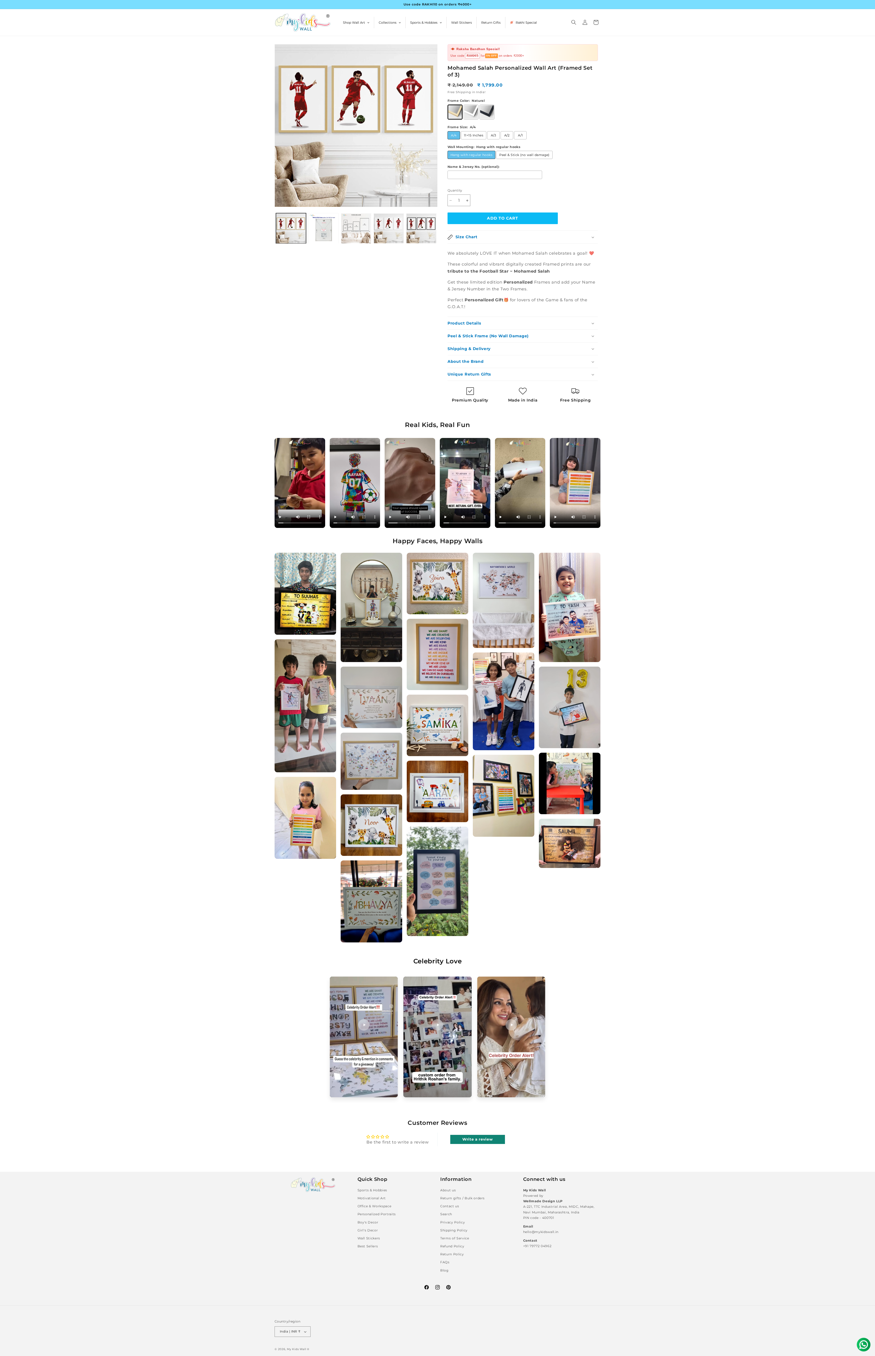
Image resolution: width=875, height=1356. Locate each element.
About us (448, 1190)
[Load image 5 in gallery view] (421, 228)
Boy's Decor (368, 1222)
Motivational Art (372, 1198)
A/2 (507, 135)
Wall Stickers (369, 1238)
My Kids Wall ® (298, 1349)
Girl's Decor (368, 1230)
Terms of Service (454, 1238)
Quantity (455, 191)
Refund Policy (452, 1246)
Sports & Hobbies (372, 1190)
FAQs (445, 1262)
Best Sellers (368, 1246)
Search (446, 1214)
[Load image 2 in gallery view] (324, 228)
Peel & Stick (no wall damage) (524, 155)
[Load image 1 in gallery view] (291, 228)
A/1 (520, 135)
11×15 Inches (473, 135)
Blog (444, 1270)
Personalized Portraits (377, 1214)
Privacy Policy (452, 1222)
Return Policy (452, 1254)
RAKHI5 (472, 55)
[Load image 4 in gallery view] (389, 228)
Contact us (449, 1206)
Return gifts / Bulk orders (462, 1198)
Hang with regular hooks (471, 155)
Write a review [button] (477, 1139)
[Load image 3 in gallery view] (356, 228)
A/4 (453, 135)
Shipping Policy (454, 1230)
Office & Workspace (374, 1206)
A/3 (493, 135)
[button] (573, 22)
